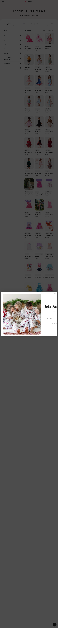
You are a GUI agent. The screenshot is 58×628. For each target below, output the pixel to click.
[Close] (55, 294)
